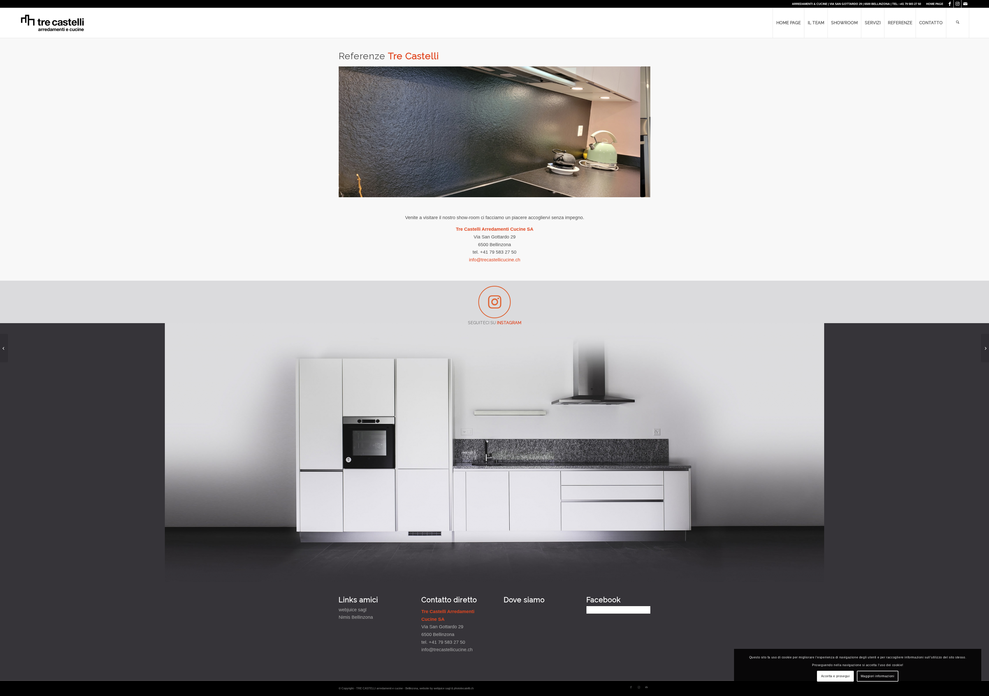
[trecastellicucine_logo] (52, 23)
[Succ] (638, 132)
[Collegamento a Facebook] (949, 4)
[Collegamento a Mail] (965, 4)
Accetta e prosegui (835, 676)
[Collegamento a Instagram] (957, 4)
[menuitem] (933, 4)
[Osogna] (4, 348)
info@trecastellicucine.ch (494, 259)
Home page (934, 3)
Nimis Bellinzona (356, 617)
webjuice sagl (352, 609)
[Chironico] (985, 348)
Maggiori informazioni (877, 676)
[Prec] (350, 132)
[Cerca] (957, 23)
